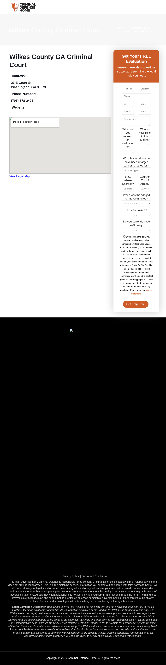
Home (119, 27)
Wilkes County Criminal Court (140, 31)
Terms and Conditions (94, 576)
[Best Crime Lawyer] (24, 7)
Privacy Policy (71, 576)
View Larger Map (19, 176)
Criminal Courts (140, 27)
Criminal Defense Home (82, 657)
